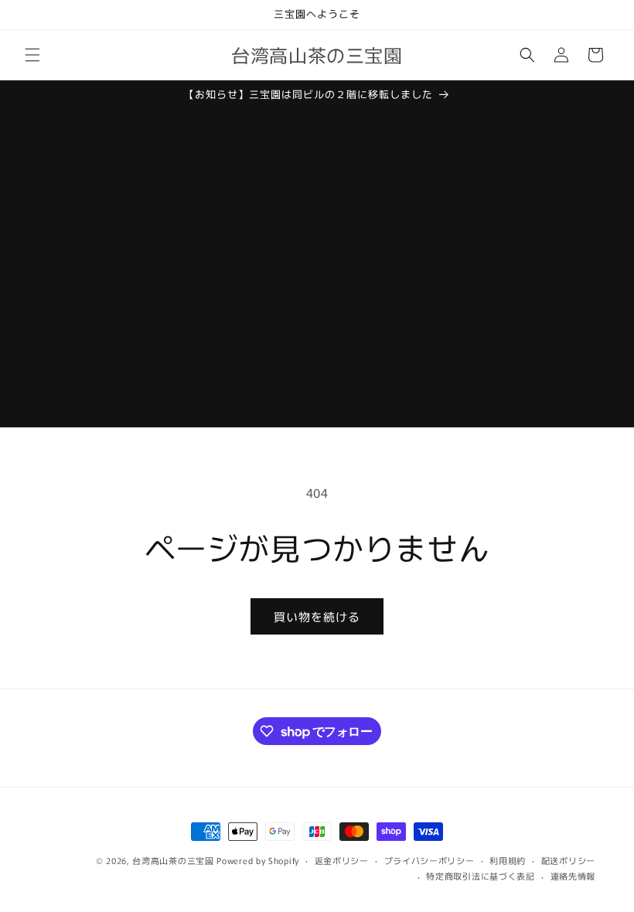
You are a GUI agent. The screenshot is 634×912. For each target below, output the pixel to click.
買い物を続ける (317, 616)
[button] (32, 55)
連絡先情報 (573, 875)
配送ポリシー (568, 860)
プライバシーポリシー (429, 860)
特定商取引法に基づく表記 (480, 875)
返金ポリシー (342, 860)
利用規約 (507, 860)
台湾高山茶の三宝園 (172, 860)
